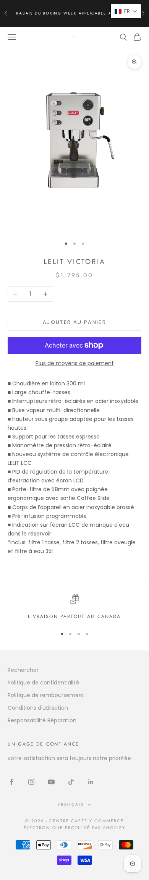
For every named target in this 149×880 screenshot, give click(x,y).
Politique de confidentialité (43, 682)
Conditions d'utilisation (38, 708)
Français (71, 804)
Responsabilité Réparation (42, 720)
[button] (126, 11)
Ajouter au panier (74, 322)
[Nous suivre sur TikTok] (71, 782)
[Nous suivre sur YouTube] (51, 782)
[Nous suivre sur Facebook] (11, 782)
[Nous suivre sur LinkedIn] (91, 782)
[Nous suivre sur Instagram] (31, 782)
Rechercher (23, 670)
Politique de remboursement (46, 695)
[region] (74, 607)
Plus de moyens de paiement (75, 363)
